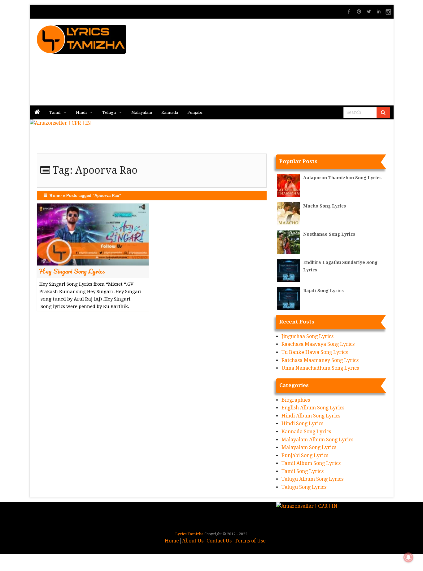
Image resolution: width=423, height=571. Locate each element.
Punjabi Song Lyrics (304, 455)
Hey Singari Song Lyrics (72, 270)
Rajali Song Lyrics (323, 290)
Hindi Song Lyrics (302, 423)
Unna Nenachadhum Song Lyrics (320, 368)
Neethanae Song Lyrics (329, 234)
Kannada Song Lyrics (306, 432)
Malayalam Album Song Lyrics (317, 440)
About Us (192, 541)
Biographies (295, 400)
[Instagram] (389, 11)
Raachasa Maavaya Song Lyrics (318, 344)
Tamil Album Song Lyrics (311, 463)
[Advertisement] (286, 62)
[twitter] (369, 11)
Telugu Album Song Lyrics (312, 479)
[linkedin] (379, 11)
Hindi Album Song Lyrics (310, 416)
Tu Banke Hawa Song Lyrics (314, 352)
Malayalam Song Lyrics (308, 447)
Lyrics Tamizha (189, 534)
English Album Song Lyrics (312, 408)
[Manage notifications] (408, 557)
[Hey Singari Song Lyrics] (93, 234)
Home (55, 195)
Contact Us (219, 541)
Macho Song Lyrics (324, 205)
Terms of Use (250, 541)
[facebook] (349, 11)
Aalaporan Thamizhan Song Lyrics (342, 177)
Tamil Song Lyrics (302, 471)
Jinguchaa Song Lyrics (307, 336)
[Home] (37, 112)
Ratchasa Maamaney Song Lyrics (320, 360)
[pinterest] (359, 11)
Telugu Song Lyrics (303, 487)
